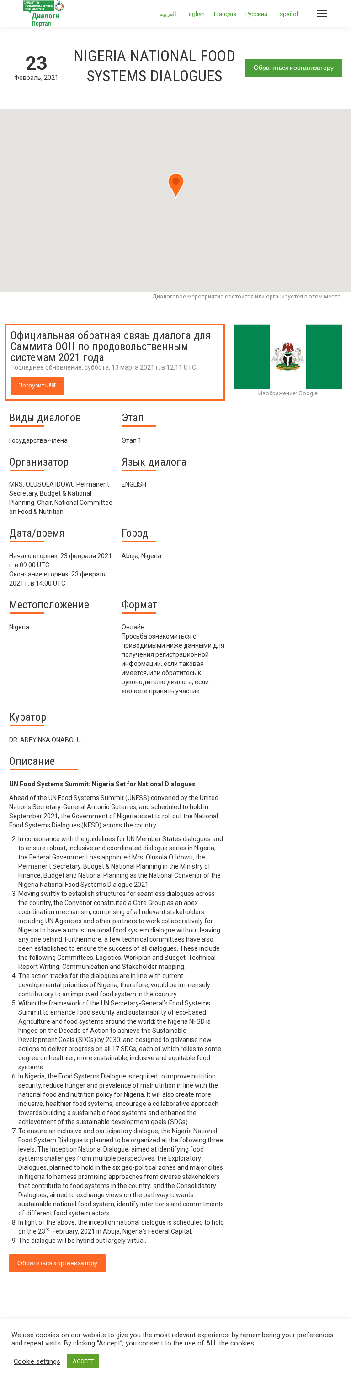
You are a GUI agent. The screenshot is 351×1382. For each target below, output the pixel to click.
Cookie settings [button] (37, 1361)
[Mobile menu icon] (321, 13)
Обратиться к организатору (294, 68)
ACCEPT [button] (83, 1361)
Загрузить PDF (37, 385)
